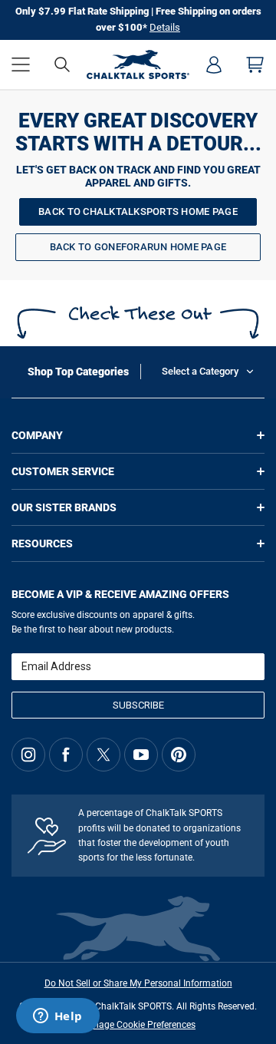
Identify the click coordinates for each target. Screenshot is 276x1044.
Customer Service (63, 471)
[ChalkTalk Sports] (138, 64)
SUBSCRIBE (138, 705)
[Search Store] (62, 64)
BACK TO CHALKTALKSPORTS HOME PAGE (138, 211)
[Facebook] (66, 754)
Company (37, 435)
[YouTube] (141, 754)
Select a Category (200, 371)
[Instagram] (28, 754)
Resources (42, 543)
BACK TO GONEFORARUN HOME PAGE (138, 247)
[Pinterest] (179, 754)
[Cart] (255, 64)
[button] (21, 64)
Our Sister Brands (64, 507)
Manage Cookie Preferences (138, 1024)
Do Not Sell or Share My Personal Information (138, 983)
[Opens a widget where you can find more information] (57, 1017)
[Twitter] (103, 754)
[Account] (214, 64)
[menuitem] (214, 64)
